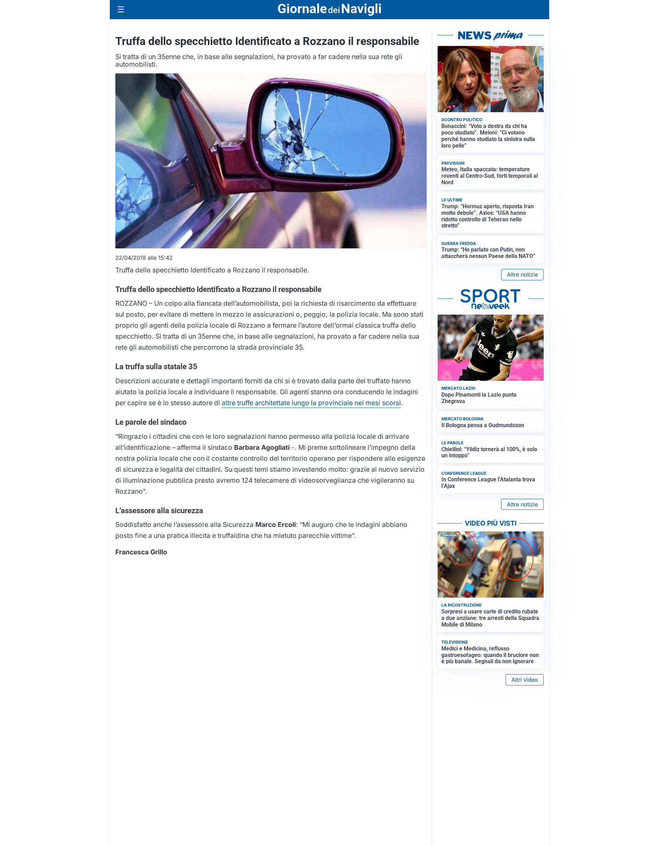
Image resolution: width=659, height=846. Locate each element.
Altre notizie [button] (522, 274)
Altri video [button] (524, 679)
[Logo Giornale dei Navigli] (329, 9)
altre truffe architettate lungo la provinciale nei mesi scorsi (311, 403)
